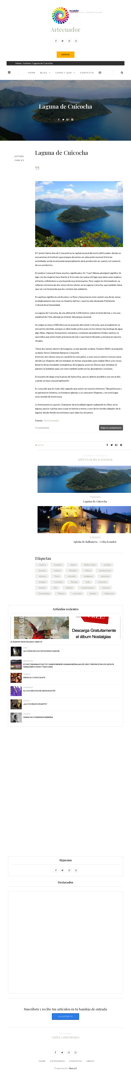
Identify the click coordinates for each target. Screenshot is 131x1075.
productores (105, 570)
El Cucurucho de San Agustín (39, 690)
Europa (42, 570)
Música (61, 593)
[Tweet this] (63, 119)
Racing (74, 582)
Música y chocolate (34, 677)
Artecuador (65, 29)
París (57, 576)
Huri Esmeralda (51, 420)
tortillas (107, 564)
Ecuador (58, 564)
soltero (57, 570)
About (90, 1061)
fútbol (88, 570)
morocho (77, 593)
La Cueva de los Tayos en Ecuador (41, 651)
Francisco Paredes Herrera (38, 717)
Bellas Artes (89, 564)
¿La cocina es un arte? (35, 704)
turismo (27, 63)
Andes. (93, 593)
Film (56, 587)
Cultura (42, 564)
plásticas (105, 576)
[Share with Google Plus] (68, 119)
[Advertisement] (65, 793)
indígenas (88, 576)
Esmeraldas (44, 593)
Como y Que (63, 72)
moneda (71, 576)
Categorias (57, 1061)
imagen (42, 582)
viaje (88, 582)
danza (73, 564)
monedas (58, 582)
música (42, 587)
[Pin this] (72, 119)
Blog (43, 72)
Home (18, 63)
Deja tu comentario (111, 427)
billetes (69, 587)
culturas (42, 576)
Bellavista (109, 593)
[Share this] (59, 119)
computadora (87, 587)
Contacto (87, 72)
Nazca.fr (73, 1068)
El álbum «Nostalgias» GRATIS (26, 642)
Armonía (102, 582)
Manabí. (73, 570)
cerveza (106, 587)
